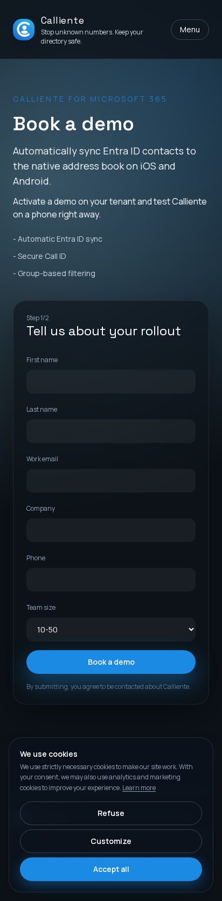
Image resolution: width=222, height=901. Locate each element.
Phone (35, 557)
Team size (41, 607)
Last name (41, 409)
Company (40, 508)
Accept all (111, 869)
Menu (190, 29)
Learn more (139, 787)
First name (42, 359)
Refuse (111, 813)
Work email (42, 458)
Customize (111, 841)
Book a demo (111, 662)
